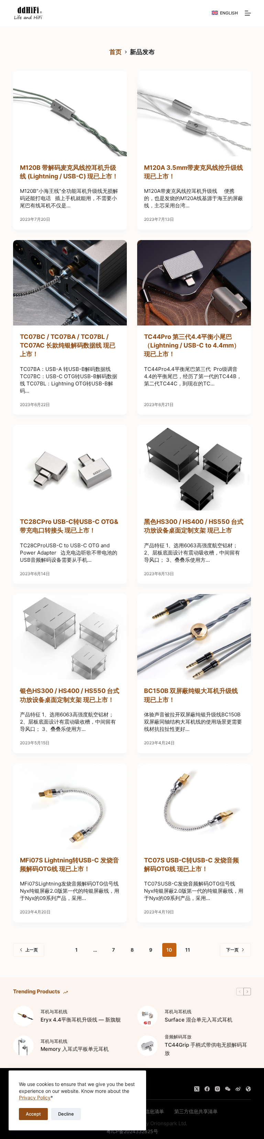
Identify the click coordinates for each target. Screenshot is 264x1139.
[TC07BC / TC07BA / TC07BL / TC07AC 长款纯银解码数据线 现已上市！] (70, 282)
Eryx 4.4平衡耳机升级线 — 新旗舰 (81, 1019)
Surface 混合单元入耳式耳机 (198, 1019)
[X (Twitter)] (196, 1088)
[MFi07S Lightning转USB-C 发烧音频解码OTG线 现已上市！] (70, 806)
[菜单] (248, 13)
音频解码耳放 (178, 1036)
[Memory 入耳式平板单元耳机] (23, 1045)
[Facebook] (207, 1088)
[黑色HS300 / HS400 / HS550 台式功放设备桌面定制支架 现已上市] (194, 467)
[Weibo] (238, 1088)
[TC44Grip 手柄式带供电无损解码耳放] (147, 1045)
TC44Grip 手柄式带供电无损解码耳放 (206, 1049)
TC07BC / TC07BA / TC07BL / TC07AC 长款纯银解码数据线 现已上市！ (68, 345)
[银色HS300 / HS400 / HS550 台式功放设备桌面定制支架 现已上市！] (70, 637)
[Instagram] (217, 1088)
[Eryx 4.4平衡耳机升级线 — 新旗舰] (23, 1016)
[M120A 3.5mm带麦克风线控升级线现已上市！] (194, 113)
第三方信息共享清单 (196, 1111)
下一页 (232, 949)
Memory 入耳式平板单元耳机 (75, 1049)
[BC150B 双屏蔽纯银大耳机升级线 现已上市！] (194, 637)
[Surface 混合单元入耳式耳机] (147, 1016)
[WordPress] (248, 1088)
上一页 (31, 949)
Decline (66, 1114)
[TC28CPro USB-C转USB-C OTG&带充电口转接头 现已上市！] (70, 467)
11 (187, 950)
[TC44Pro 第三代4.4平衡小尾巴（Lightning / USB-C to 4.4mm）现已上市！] (194, 282)
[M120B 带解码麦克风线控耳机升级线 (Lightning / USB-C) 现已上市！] (70, 113)
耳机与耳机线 (54, 1011)
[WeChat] (227, 1088)
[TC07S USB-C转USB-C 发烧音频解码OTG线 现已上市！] (194, 806)
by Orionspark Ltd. (165, 1123)
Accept (33, 1114)
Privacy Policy (35, 1097)
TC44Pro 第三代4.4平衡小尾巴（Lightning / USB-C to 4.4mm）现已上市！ (192, 345)
